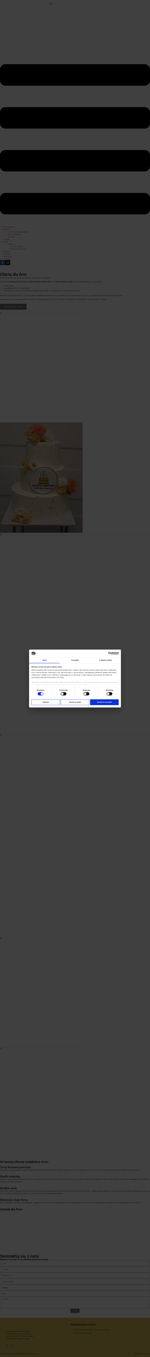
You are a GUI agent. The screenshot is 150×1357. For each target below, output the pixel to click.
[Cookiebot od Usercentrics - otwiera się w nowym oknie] (110, 653)
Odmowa (45, 702)
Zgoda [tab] (44, 660)
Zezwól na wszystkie (104, 702)
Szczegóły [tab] (75, 660)
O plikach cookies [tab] (105, 660)
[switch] (63, 693)
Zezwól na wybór (75, 702)
